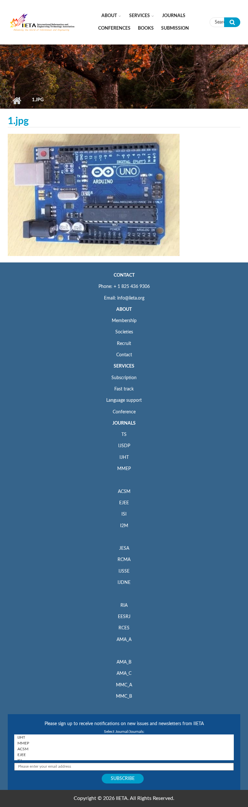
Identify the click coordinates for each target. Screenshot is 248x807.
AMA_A (124, 639)
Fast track (124, 389)
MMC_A (124, 685)
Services (139, 16)
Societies (124, 332)
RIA (124, 605)
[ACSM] (124, 749)
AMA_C (124, 673)
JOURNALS (124, 423)
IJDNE (124, 582)
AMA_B (124, 662)
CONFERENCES (114, 28)
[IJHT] (124, 737)
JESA (124, 548)
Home (17, 101)
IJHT (124, 457)
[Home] (42, 22)
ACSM (124, 491)
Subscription (124, 378)
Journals (173, 16)
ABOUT (124, 309)
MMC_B (124, 696)
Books (146, 28)
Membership (124, 321)
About (109, 16)
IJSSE (124, 571)
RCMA (124, 559)
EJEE (124, 503)
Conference (124, 412)
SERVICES (124, 366)
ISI (124, 514)
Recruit (124, 343)
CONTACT (124, 275)
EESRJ (124, 617)
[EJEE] (124, 755)
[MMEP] (124, 743)
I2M (124, 526)
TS (124, 434)
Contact (124, 355)
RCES (124, 628)
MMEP (124, 469)
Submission (175, 28)
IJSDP (124, 446)
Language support (124, 400)
